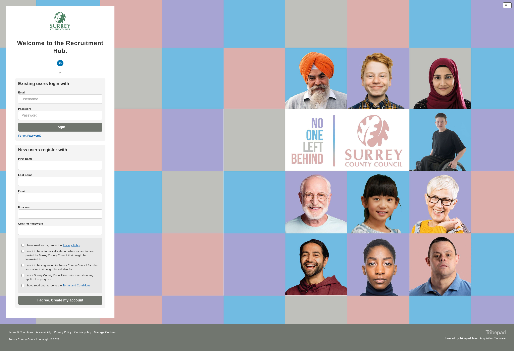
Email (21, 191)
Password (25, 207)
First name (25, 158)
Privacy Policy (71, 245)
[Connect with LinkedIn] (60, 63)
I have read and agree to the (52, 245)
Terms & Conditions (20, 332)
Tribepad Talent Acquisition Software (483, 338)
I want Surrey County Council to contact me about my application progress (59, 277)
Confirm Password (30, 223)
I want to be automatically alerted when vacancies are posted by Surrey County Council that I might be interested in (59, 255)
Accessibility (43, 332)
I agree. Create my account (60, 300)
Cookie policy (82, 332)
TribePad (495, 333)
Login (60, 127)
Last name (25, 175)
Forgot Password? (29, 135)
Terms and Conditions (76, 285)
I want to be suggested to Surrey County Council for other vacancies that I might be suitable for (62, 267)
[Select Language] (507, 5)
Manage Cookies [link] (104, 332)
